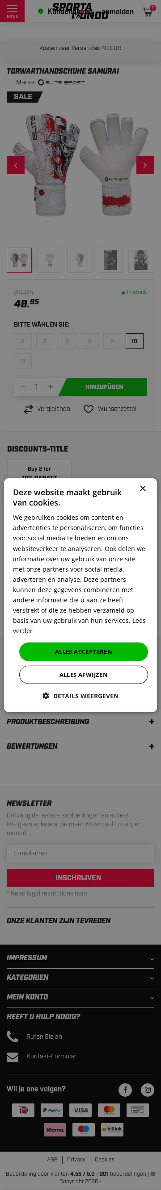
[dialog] (80, 595)
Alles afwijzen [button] (83, 675)
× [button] (142, 488)
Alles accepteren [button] (83, 651)
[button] (80, 696)
